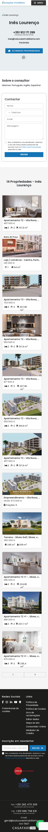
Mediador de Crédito (32, 732)
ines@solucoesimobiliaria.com (24, 39)
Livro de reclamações (33, 714)
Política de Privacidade (31, 147)
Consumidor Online (36, 726)
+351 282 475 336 (26, 804)
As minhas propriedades (26, 50)
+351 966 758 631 (26, 811)
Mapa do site (32, 722)
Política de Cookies (36, 708)
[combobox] (7, 112)
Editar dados (32, 719)
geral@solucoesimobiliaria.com (24, 820)
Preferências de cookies (10, 710)
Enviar (24, 154)
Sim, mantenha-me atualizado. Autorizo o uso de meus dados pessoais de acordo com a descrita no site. (25, 146)
